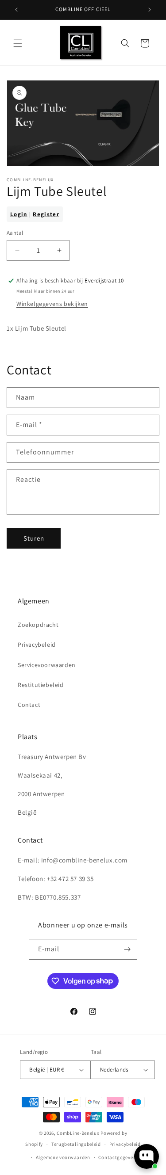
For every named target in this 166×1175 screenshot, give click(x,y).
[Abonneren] (127, 949)
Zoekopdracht (38, 625)
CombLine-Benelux (78, 1133)
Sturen (33, 538)
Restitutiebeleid (41, 685)
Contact (29, 705)
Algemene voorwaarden (63, 1157)
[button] (17, 43)
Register (46, 214)
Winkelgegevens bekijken (52, 304)
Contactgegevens (118, 1157)
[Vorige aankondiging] (16, 9)
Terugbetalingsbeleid (76, 1144)
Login (18, 214)
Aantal (15, 233)
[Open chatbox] (146, 1156)
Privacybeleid (37, 645)
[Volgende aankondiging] (149, 9)
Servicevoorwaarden (47, 665)
